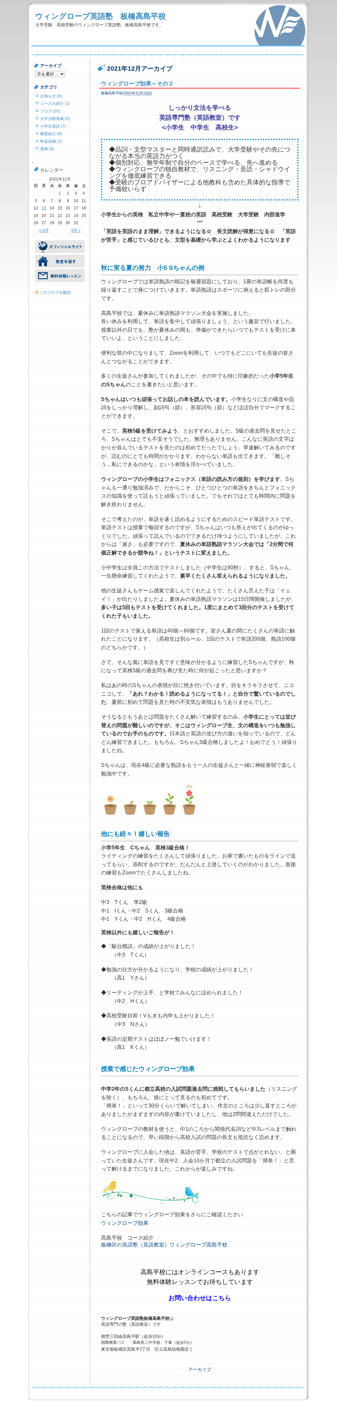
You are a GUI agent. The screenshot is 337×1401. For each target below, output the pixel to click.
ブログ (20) (50, 111)
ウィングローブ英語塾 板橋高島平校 (100, 16)
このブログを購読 (55, 292)
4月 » (76, 230)
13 (43, 208)
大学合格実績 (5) (55, 118)
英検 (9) (47, 149)
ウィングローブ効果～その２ (137, 84)
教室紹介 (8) (51, 133)
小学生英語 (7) (53, 126)
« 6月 (44, 230)
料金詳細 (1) (51, 141)
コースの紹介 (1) (55, 103)
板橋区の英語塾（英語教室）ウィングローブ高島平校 (164, 1244)
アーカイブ (199, 1369)
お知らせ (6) (51, 96)
